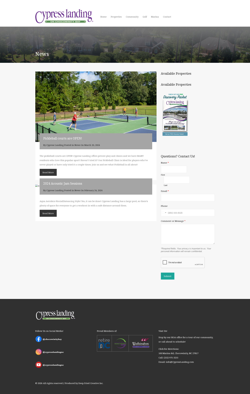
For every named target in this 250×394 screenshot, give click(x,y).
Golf (145, 16)
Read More (48, 172)
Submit (167, 276)
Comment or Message (173, 220)
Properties (116, 16)
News (77, 145)
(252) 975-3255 (171, 357)
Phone (164, 205)
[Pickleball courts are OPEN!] (96, 106)
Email (165, 191)
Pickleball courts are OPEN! (62, 138)
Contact (167, 16)
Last (165, 185)
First (163, 175)
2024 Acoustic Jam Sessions (62, 183)
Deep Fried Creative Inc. (90, 383)
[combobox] (164, 212)
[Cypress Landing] (64, 23)
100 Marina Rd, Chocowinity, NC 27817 (178, 353)
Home (103, 16)
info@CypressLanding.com (180, 361)
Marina (155, 16)
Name (165, 162)
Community (132, 16)
